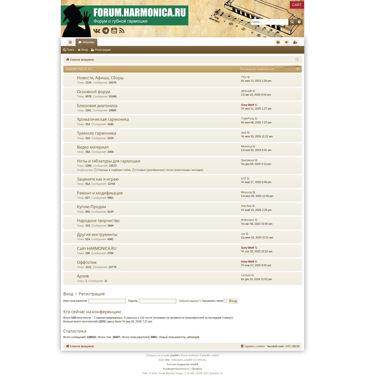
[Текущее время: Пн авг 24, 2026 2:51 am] (297, 60)
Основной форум (93, 91)
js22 (243, 178)
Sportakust (247, 160)
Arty (167, 359)
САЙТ (297, 5)
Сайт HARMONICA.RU (97, 248)
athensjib (246, 90)
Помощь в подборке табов (114, 169)
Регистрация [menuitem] (296, 43)
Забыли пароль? (189, 300)
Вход (84, 49)
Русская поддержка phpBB (182, 364)
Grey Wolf (247, 104)
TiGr (244, 77)
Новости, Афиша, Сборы (100, 77)
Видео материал (93, 147)
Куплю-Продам (91, 206)
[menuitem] (278, 42)
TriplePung (247, 118)
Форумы (88, 42)
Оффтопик (87, 262)
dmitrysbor (247, 219)
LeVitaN (246, 275)
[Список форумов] (182, 18)
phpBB (174, 355)
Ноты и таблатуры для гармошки (108, 161)
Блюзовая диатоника (97, 105)
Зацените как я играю (98, 179)
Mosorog (246, 146)
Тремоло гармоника (96, 133)
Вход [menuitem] (287, 43)
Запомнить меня (213, 300)
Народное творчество (98, 220)
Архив (83, 276)
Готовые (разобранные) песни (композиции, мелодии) (169, 169)
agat (243, 132)
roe (243, 233)
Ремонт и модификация (100, 193)
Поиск (70, 49)
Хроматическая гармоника (103, 119)
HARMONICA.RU (79, 69)
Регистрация (103, 49)
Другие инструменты (97, 234)
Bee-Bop (246, 205)
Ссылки (71, 43)
